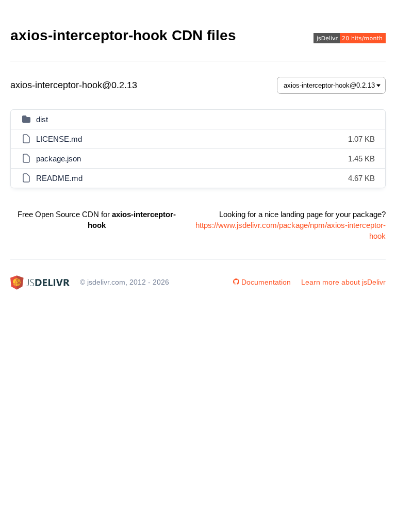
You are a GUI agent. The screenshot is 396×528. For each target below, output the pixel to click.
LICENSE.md (59, 139)
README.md (59, 178)
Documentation (266, 282)
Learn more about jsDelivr (343, 282)
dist (42, 119)
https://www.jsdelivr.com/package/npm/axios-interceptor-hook (290, 230)
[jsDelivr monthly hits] (350, 39)
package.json (58, 158)
